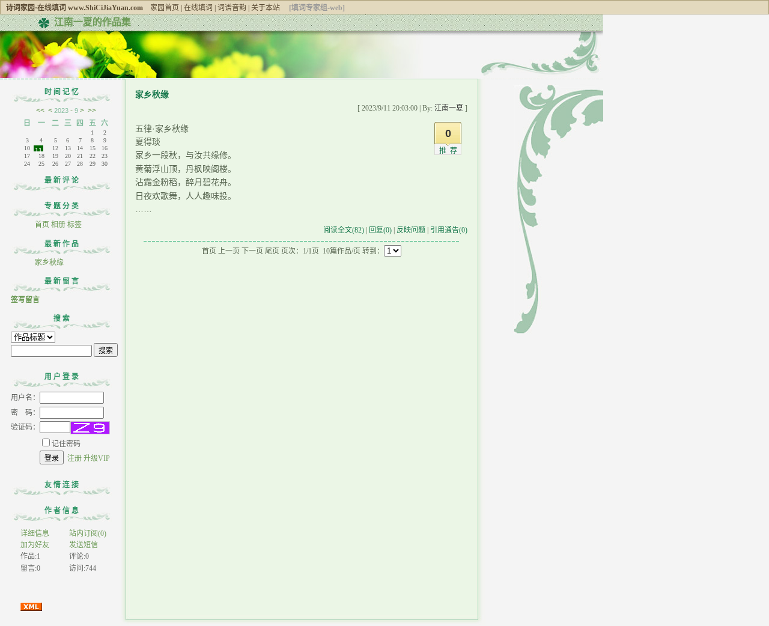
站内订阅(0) (87, 533)
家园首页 (164, 8)
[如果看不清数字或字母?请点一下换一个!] (90, 427)
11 (38, 149)
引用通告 (448, 230)
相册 (58, 224)
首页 (42, 224)
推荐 (450, 151)
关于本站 (265, 8)
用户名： (25, 398)
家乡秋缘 (49, 262)
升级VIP (97, 458)
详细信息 (34, 533)
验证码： (25, 427)
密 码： (25, 413)
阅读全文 (343, 230)
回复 (380, 230)
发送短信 (83, 545)
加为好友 (34, 545)
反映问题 (411, 230)
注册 (74, 458)
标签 (74, 224)
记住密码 (66, 444)
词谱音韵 (231, 8)
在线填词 (198, 8)
